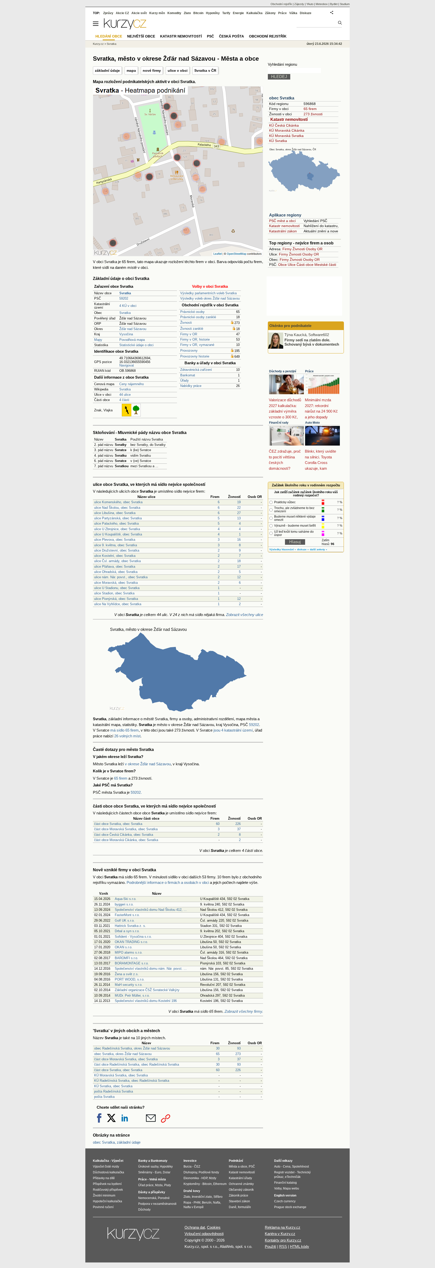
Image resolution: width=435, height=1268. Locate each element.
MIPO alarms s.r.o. (128, 952)
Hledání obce (108, 36)
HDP (204, 1178)
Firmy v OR (188, 334)
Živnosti (186, 322)
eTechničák (293, 1177)
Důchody (144, 1209)
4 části (124, 400)
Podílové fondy (209, 1172)
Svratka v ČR (205, 70)
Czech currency (285, 1201)
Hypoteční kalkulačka (107, 1201)
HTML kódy (299, 1246)
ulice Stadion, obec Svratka (114, 593)
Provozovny (189, 350)
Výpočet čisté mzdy (106, 1166)
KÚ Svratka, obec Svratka (113, 1086)
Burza (188, 1166)
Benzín (206, 1202)
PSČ (210, 36)
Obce (282, 265)
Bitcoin (198, 13)
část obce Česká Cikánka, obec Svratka (123, 835)
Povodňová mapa (132, 340)
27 (239, 513)
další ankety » (318, 549)
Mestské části (325, 265)
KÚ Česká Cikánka (284, 125)
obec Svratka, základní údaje (116, 1142)
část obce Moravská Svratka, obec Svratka (126, 829)
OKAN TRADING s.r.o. (131, 942)
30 (218, 1048)
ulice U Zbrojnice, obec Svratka (117, 529)
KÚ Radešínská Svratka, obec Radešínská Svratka (131, 1080)
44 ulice (125, 394)
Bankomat (187, 375)
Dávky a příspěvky (151, 1192)
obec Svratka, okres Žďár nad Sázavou (123, 1054)
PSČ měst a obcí (282, 221)
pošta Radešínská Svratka (113, 1091)
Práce (309, 371)
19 (239, 502)
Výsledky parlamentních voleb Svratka (208, 293)
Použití (270, 1246)
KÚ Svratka (278, 141)
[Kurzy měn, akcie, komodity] (133, 1236)
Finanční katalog (285, 1182)
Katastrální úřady (240, 1178)
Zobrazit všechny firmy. (244, 1011)
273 (238, 1054)
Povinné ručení (103, 1207)
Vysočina (126, 334)
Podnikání (236, 1161)
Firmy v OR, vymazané (197, 345)
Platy (167, 1185)
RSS (283, 1246)
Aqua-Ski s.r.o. (125, 899)
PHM (197, 1202)
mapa (131, 70)
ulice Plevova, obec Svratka (114, 539)
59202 (123, 298)
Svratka (125, 313)
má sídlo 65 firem (124, 730)
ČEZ (197, 1166)
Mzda (159, 1185)
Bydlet (334, 4)
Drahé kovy (192, 1191)
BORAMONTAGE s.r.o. (132, 963)
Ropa (187, 1202)
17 (239, 566)
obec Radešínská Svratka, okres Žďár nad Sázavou (132, 1048)
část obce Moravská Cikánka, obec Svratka (126, 840)
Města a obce (238, 1166)
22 (239, 508)
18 (239, 561)
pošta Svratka (104, 1097)
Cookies (214, 1227)
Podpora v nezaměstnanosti (157, 1204)
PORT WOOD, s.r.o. (129, 979)
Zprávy (108, 13)
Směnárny (145, 1172)
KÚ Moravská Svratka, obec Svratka (121, 1075)
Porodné (164, 1198)
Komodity (174, 13)
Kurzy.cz (98, 43)
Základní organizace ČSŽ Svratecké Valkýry (147, 990)
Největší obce (141, 36)
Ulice (292, 265)
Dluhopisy (190, 1172)
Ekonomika (191, 1178)
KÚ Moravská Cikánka (286, 130)
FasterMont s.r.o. (127, 915)
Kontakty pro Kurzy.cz (283, 1240)
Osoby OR (314, 249)
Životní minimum (104, 1195)
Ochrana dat (195, 1227)
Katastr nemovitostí (289, 119)
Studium (345, 4)
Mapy (98, 340)
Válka (293, 13)
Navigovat (126, 365)
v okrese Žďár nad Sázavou (148, 764)
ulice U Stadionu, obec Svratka (116, 588)
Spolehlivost (300, 1166)
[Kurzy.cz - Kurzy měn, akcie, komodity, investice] (125, 28)
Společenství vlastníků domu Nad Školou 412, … (151, 910)
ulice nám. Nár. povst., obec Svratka (121, 577)
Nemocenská (147, 1198)
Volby (277, 1188)
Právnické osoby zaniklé (198, 317)
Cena (287, 1166)
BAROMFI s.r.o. (126, 958)
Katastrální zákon (283, 231)
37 (239, 829)
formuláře (244, 1207)
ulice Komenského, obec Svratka (118, 502)
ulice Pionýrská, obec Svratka (116, 599)
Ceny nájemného (131, 384)
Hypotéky (213, 13)
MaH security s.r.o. (128, 985)
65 (218, 1054)
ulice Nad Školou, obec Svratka (117, 508)
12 (239, 577)
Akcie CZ (122, 13)
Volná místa (157, 1179)
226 (238, 824)
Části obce (305, 265)
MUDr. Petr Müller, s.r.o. (132, 995)
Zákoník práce (238, 1195)
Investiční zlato (202, 1197)
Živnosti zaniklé (191, 329)
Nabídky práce (190, 386)
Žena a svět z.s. (127, 974)
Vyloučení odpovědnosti (204, 1233)
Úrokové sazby (148, 1166)
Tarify (226, 13)
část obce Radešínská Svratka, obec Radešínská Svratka (136, 1064)
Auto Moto (312, 422)
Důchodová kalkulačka (108, 1172)
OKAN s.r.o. (123, 947)
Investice (190, 1161)
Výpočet (117, 1161)
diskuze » (303, 549)
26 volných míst (127, 736)
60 (218, 824)
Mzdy (212, 1178)
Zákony (270, 13)
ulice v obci (178, 70)
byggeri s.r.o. (124, 904)
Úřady (184, 380)
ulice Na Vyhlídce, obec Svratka (117, 604)
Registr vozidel (284, 1172)
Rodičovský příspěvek (108, 1189)
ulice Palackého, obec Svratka (116, 523)
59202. (136, 792)
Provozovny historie (194, 356)
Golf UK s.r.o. (125, 920)
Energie (238, 13)
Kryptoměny (192, 1184)
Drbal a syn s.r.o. (127, 931)
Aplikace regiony (285, 215)
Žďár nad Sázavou (132, 329)
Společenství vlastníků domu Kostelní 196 (146, 1001)
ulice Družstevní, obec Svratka (116, 550)
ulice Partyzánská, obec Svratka (118, 518)
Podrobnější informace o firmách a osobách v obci (168, 882)
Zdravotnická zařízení (196, 370)
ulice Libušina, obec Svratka (114, 513)
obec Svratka (281, 98)
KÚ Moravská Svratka (286, 136)
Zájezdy (299, 4)
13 (239, 518)
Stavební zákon (239, 1201)
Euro (158, 1172)
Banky (143, 1161)
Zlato (187, 13)
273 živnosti (313, 114)
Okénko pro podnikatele (290, 325)
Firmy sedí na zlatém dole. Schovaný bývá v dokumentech (311, 342)
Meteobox (322, 4)
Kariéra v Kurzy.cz (280, 1233)
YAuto (309, 4)
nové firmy (152, 70)
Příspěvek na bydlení (107, 1184)
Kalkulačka (254, 13)
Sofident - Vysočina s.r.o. (133, 936)
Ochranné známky (241, 1184)
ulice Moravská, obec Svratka (116, 583)
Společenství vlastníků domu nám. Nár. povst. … (151, 968)
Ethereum (220, 1184)
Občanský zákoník (241, 1189)
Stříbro (218, 1197)
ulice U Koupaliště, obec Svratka (118, 534)
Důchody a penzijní (282, 371)
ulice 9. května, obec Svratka (115, 545)
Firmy (287, 249)
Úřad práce (146, 1185)
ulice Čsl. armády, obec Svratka (117, 561)
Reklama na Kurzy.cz (282, 1227)
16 (239, 539)
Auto (277, 1166)
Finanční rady (278, 422)
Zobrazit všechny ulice (244, 614)
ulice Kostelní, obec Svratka (114, 556)
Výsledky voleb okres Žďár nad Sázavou (210, 298)
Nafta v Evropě (194, 1207)
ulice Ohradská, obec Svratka (115, 572)
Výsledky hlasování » (282, 549)
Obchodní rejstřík (281, 4)
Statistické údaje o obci (136, 345)
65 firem (120, 778)
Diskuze (305, 13)
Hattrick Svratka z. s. (130, 926)
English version (285, 1195)
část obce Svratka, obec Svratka (118, 824)
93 (239, 1048)
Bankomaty (159, 1161)
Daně (232, 1207)
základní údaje (107, 70)
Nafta (216, 1202)
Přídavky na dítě (104, 1178)
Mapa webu (291, 1188)
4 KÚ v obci (127, 306)
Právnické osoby (192, 312)
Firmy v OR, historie (195, 339)
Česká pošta (231, 36)
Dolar (166, 1172)
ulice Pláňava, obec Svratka (114, 566)
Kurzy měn (157, 13)
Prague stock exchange (290, 1207)
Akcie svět (139, 13)
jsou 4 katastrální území (233, 730)
